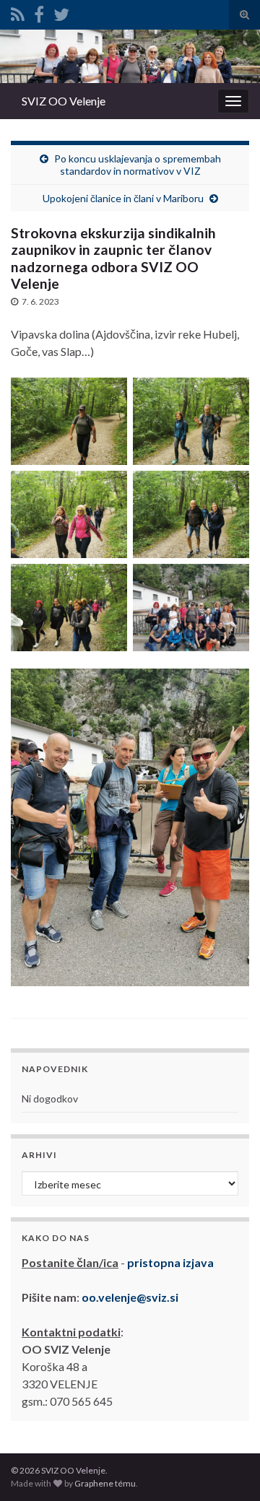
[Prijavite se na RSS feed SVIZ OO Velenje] (18, 11)
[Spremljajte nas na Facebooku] (39, 11)
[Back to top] (227, 1468)
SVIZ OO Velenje (63, 101)
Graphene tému (105, 1483)
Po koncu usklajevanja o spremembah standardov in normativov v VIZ (137, 164)
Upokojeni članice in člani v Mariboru (123, 198)
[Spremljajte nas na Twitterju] (61, 11)
